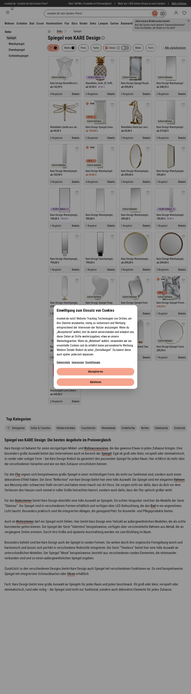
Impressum (78, 362)
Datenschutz (63, 362)
